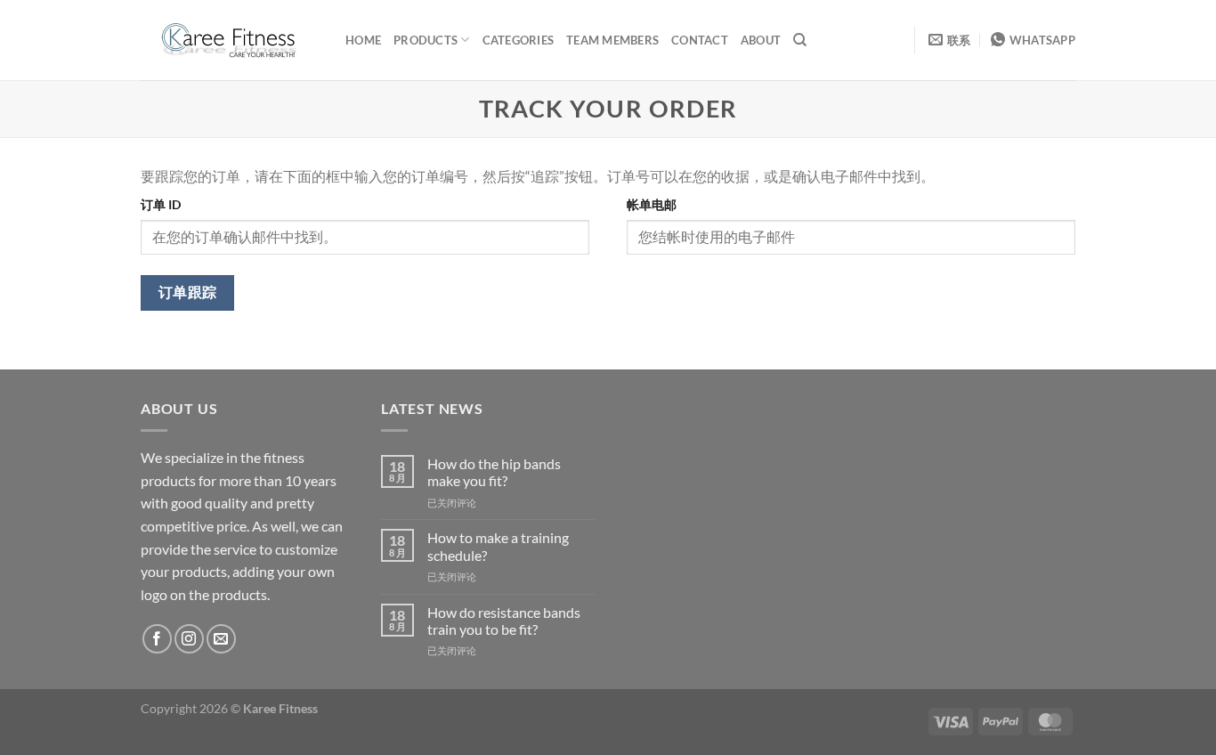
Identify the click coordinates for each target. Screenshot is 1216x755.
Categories (518, 40)
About (761, 40)
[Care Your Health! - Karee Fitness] (230, 40)
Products (425, 40)
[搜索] (800, 40)
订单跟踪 (187, 292)
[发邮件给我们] (221, 639)
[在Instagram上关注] (189, 639)
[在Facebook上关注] (157, 639)
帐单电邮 (652, 204)
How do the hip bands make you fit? (494, 472)
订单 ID (161, 204)
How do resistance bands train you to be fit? (503, 620)
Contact (699, 40)
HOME (363, 40)
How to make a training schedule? (498, 546)
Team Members (612, 40)
